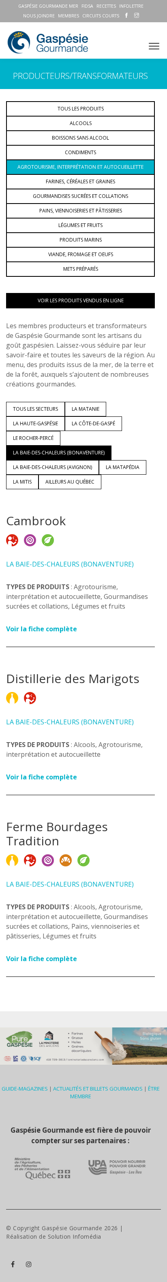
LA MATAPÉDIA (122, 467)
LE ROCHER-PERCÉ (33, 438)
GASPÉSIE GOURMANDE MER (48, 6)
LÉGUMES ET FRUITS (80, 225)
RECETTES (106, 6)
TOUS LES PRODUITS (81, 108)
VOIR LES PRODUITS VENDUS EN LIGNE (81, 300)
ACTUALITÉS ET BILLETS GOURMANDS (98, 1088)
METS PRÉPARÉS (80, 268)
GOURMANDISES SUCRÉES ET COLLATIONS (80, 196)
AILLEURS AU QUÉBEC (69, 481)
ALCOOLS (81, 123)
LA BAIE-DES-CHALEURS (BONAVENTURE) (59, 452)
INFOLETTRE (131, 6)
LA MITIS (22, 481)
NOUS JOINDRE (39, 16)
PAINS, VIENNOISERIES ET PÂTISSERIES (80, 210)
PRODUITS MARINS (81, 239)
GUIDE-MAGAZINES (25, 1088)
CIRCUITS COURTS (100, 16)
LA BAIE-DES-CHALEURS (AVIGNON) (52, 467)
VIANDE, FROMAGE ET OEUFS (80, 254)
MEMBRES (68, 16)
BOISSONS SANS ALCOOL (80, 137)
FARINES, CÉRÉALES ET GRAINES (80, 181)
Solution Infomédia (74, 1236)
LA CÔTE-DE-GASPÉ (93, 423)
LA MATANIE (85, 408)
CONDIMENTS (80, 152)
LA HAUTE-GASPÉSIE (35, 423)
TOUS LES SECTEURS (35, 408)
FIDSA (87, 6)
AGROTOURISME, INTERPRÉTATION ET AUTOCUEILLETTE (80, 166)
